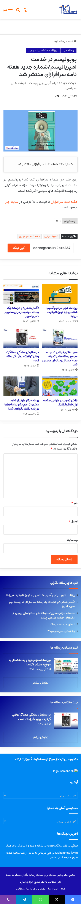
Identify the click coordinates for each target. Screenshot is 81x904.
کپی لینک (19, 247)
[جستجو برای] (18, 11)
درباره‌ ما (53, 888)
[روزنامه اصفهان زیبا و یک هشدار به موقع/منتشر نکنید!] (66, 666)
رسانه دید (59, 41)
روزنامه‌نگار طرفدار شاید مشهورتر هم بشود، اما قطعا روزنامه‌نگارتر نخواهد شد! (22, 404)
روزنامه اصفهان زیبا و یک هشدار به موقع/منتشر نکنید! (30, 662)
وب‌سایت (72, 539)
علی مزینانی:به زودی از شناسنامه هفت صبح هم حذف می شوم (42, 855)
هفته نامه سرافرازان (64, 202)
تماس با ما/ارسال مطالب (30, 888)
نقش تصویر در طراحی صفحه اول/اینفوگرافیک (60, 402)
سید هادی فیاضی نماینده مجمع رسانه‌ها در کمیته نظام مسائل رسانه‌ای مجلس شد (60, 358)
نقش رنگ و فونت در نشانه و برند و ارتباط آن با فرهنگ (36, 845)
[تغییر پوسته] (25, 11)
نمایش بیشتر (40, 682)
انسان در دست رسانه (62, 624)
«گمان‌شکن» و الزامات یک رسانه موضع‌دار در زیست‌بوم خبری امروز (22, 312)
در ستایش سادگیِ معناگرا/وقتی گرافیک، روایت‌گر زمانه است (22, 356)
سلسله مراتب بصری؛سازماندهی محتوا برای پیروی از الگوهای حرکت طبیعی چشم (44, 615)
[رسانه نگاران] (68, 9)
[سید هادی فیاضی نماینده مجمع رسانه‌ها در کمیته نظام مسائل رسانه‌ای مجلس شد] (60, 338)
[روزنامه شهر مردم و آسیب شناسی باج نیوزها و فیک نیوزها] (60, 294)
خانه (71, 41)
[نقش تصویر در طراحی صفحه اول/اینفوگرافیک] (60, 386)
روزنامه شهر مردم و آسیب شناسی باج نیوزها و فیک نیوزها (62, 312)
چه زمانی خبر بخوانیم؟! (61, 631)
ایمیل (73, 521)
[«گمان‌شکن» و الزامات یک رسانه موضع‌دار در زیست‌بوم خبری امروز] (21, 294)
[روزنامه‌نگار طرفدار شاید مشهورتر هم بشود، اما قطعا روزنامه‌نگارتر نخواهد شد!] (21, 386)
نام (74, 503)
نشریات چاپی (51, 236)
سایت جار (11, 202)
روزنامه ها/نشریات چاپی (43, 50)
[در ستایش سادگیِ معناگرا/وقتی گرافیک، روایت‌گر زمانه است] (21, 338)
